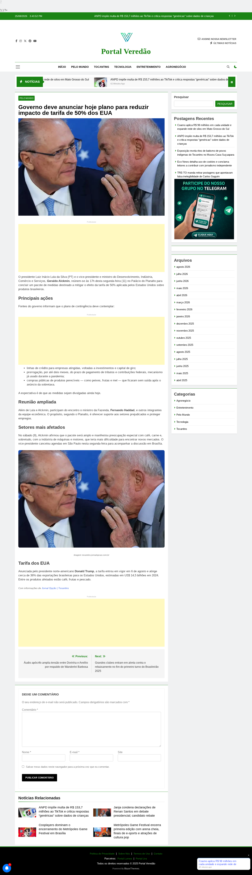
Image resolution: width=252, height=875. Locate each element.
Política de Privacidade (102, 853)
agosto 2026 (183, 266)
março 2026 (183, 302)
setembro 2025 (184, 344)
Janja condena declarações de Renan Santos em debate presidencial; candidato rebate (134, 811)
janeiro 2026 (183, 316)
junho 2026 (182, 281)
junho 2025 (182, 366)
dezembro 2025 (185, 323)
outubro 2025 (183, 337)
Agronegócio (176, 66)
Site (120, 752)
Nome (26, 752)
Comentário (30, 709)
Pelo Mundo (80, 66)
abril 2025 (181, 380)
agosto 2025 (183, 351)
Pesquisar (181, 97)
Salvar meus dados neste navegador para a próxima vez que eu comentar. (67, 766)
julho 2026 (182, 273)
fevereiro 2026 (184, 309)
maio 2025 (182, 373)
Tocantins (101, 66)
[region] (44, 848)
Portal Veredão (126, 51)
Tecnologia (122, 66)
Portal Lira (141, 858)
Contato (158, 853)
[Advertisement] (91, 248)
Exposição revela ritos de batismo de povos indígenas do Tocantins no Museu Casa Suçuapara (160, 16)
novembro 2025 (185, 330)
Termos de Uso (142, 853)
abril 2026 (181, 295)
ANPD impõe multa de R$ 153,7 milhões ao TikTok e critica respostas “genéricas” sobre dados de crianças (135, 79)
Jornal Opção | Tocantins (55, 588)
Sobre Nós (124, 853)
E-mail (74, 752)
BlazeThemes (131, 868)
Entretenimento (149, 66)
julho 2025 (182, 359)
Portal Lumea (124, 858)
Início (62, 66)
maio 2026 (182, 288)
